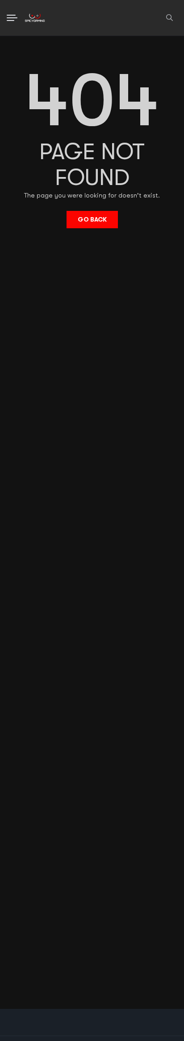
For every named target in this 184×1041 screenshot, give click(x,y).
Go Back (92, 219)
